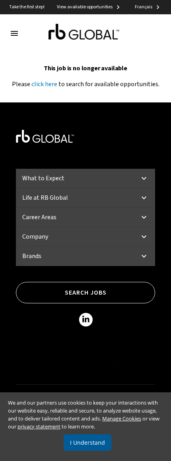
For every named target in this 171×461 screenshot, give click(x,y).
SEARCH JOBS (86, 292)
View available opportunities (85, 7)
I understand (87, 442)
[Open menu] (14, 33)
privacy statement (38, 426)
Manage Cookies (121, 418)
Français (143, 7)
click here (44, 84)
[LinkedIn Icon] (86, 321)
